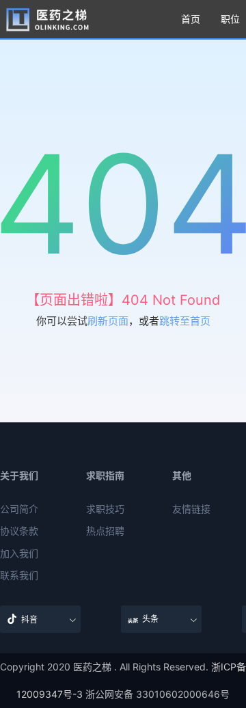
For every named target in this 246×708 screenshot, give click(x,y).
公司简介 (19, 509)
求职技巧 (105, 509)
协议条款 (19, 531)
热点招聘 (105, 531)
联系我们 (19, 575)
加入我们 (19, 553)
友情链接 (191, 509)
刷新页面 (107, 320)
